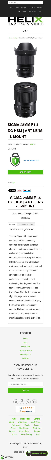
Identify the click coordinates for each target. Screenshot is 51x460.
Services (14, 434)
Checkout (39, 7)
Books (13, 428)
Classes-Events (24, 431)
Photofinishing (26, 434)
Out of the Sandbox (25, 443)
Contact (40, 11)
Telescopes (16, 425)
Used (38, 434)
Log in (17, 7)
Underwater (22, 421)
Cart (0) (33, 7)
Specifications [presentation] (23, 224)
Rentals (37, 431)
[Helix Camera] (25, 21)
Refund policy (38, 14)
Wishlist (23, 7)
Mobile (27, 425)
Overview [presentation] (12, 224)
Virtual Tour (32, 11)
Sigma (13, 183)
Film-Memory (24, 428)
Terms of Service (21, 11)
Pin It (19, 190)
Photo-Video (25, 418)
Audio (14, 418)
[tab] (12, 224)
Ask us (32, 144)
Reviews (30, 14)
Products (15, 38)
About (11, 7)
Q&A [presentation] (31, 224)
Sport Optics (35, 421)
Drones (36, 425)
